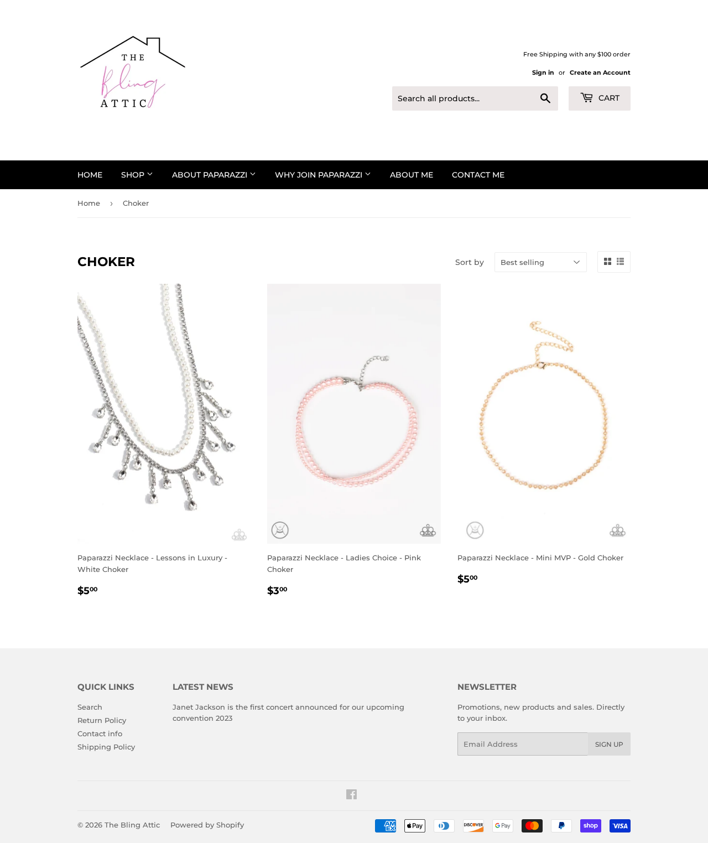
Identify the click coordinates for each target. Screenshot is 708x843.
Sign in (543, 72)
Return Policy (101, 720)
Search (89, 706)
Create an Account (600, 72)
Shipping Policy (106, 746)
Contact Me (478, 175)
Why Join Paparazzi (320, 175)
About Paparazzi (210, 175)
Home (89, 175)
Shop (134, 175)
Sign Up (609, 744)
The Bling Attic (132, 824)
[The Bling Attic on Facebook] (351, 796)
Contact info (99, 733)
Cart (608, 98)
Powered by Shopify (207, 824)
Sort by (469, 262)
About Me (411, 175)
